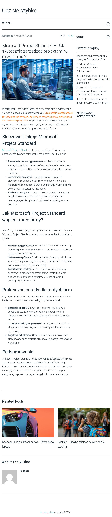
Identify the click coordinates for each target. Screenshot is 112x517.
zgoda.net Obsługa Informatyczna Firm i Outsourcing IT (87, 68)
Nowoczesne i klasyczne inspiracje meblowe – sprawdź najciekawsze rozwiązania (92, 91)
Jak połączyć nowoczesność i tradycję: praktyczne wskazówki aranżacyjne (92, 79)
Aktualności (7, 35)
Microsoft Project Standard (16, 150)
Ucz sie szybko (19, 10)
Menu (8, 23)
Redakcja (24, 471)
